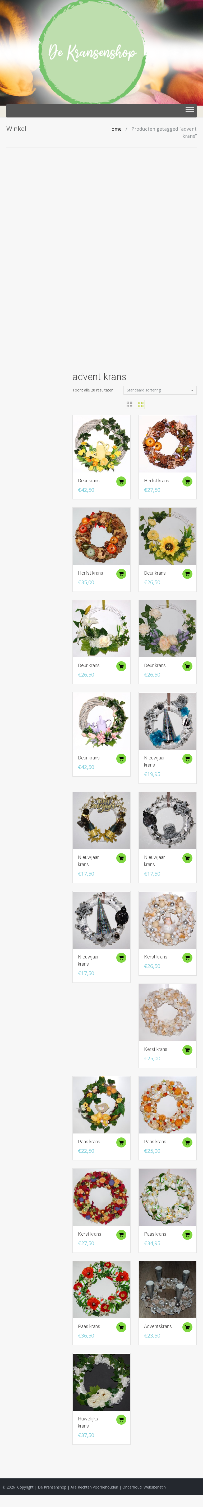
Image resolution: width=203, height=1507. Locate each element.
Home (115, 129)
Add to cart (121, 481)
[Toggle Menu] (190, 111)
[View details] (101, 443)
